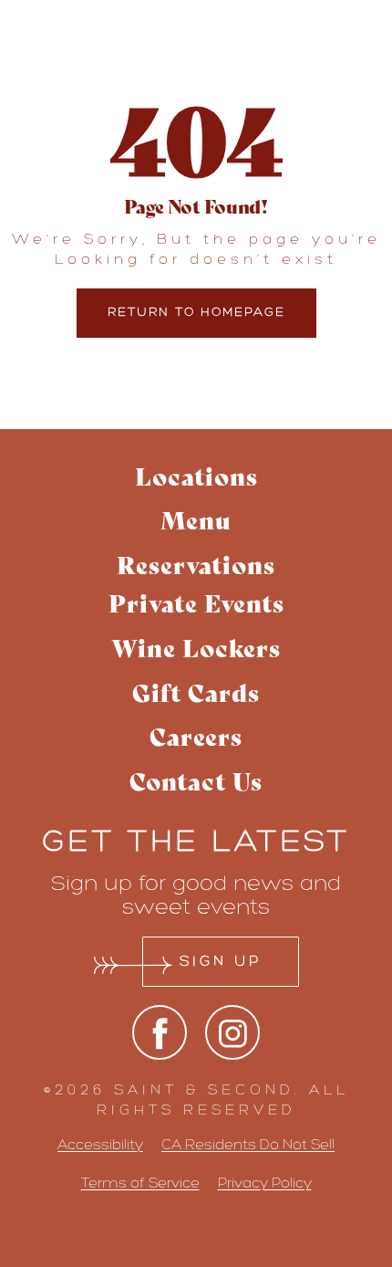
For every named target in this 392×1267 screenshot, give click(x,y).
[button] (196, 564)
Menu (196, 519)
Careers (196, 735)
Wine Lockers (196, 647)
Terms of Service (140, 1182)
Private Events (196, 602)
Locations (196, 475)
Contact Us (196, 780)
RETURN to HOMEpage (196, 311)
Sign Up (221, 960)
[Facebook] (159, 1032)
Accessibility (100, 1144)
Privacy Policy (265, 1182)
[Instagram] (232, 1032)
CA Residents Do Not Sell (248, 1144)
